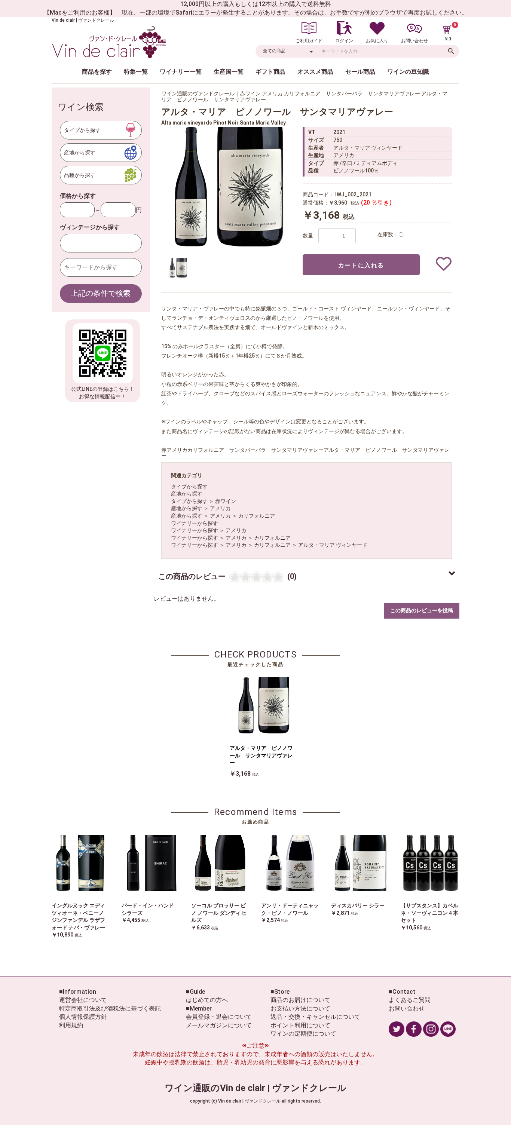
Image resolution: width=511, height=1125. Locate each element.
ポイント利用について (300, 1025)
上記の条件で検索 (101, 293)
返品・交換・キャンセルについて (315, 1016)
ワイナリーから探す (194, 523)
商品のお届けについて (300, 999)
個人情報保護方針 (83, 1016)
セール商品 (360, 71)
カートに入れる (361, 265)
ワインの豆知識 (408, 71)
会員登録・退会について (219, 1016)
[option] (228, 186)
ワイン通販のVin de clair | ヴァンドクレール (255, 1088)
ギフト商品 (270, 71)
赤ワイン (225, 501)
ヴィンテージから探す (90, 227)
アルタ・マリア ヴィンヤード (332, 545)
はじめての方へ (207, 999)
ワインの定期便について (303, 1033)
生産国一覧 (229, 71)
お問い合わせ (407, 1008)
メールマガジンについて (219, 1025)
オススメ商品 (315, 71)
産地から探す (186, 494)
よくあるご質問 (410, 999)
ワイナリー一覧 (181, 71)
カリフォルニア (256, 516)
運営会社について (83, 999)
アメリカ (220, 508)
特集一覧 (136, 71)
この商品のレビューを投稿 (421, 610)
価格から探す (78, 195)
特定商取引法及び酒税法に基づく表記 (110, 1008)
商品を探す (97, 71)
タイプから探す (189, 487)
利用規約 (71, 1025)
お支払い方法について (300, 1008)
